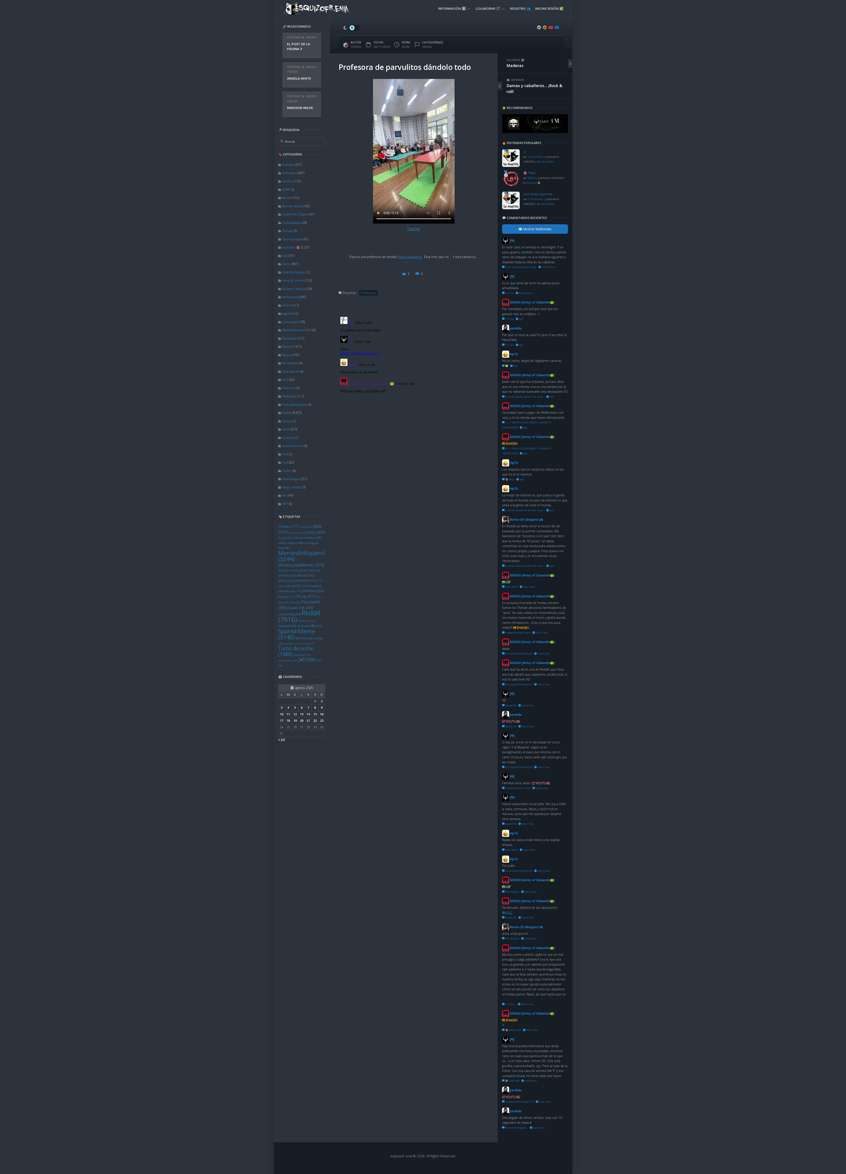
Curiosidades (291, 223)
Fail (284, 256)
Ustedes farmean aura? (518, 632)
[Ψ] (306, 660)
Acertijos (288, 165)
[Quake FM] (535, 131)
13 (301, 714)
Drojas (284, 537)
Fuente (413, 228)
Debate (287, 231)
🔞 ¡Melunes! (512, 1080)
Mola (290, 576)
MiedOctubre (299, 570)
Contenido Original (295, 214)
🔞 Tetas (529, 173)
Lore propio (290, 322)
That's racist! (304, 643)
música (284, 586)
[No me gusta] (418, 273)
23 (321, 720)
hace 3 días (530, 1080)
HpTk (514, 354)
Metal (283, 570)
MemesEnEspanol (301, 556)
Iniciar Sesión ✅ (549, 8)
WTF (285, 504)
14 (308, 714)
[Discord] (556, 27)
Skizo (286, 429)
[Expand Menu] (468, 8)
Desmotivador (292, 239)
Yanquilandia (287, 660)
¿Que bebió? (511, 586)
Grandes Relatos (294, 272)
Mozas (311, 37)
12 (295, 714)
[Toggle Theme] (351, 28)
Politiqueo (289, 396)
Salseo (287, 421)
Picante (286, 597)
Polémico (288, 388)
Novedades (290, 363)
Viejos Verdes (291, 487)
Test (285, 454)
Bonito (287, 198)
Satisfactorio (307, 621)
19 (295, 720)
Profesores (368, 293)
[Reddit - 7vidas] (545, 27)
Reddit (293, 72)
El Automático (535, 156)
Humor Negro (290, 543)
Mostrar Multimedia (536, 229)
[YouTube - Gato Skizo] (551, 27)
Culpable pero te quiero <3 (519, 1101)
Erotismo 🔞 (296, 37)
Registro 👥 (520, 8)
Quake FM (300, 607)
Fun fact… (510, 1004)
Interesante (290, 297)
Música (287, 355)
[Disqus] (414, 370)
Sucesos (288, 438)
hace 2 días (528, 586)
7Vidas (288, 526)
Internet (287, 305)
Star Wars (303, 638)
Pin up (306, 596)
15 (315, 714)
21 (308, 720)
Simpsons (287, 626)
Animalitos (289, 173)
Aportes (287, 181)
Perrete (313, 590)
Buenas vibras (292, 206)
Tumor (286, 471)
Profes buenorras (409, 257)
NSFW (299, 586)
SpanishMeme (296, 634)
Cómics (314, 532)
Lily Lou (509, 293)
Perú (285, 380)
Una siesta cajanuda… (538, 194)
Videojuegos (291, 479)
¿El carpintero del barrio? (518, 653)
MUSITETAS (311, 581)
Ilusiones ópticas (294, 289)
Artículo (305, 527)
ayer (520, 318)
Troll (285, 462)
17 (281, 720)
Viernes (302, 655)
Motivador (289, 338)
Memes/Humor (293, 330)
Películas (293, 591)
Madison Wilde (300, 107)
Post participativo (294, 404)
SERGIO (356, 47)
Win (284, 495)
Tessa (288, 643)
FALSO (297, 537)
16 (321, 714)
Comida (295, 532)
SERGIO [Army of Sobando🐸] (532, 302)
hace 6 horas (548, 267)
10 (281, 714)
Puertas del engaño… (516, 1127)
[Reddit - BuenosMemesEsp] (539, 27)
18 (288, 720)
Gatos (286, 264)
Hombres (312, 538)
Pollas (294, 602)
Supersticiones (292, 446)
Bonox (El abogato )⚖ (526, 519)
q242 (508, 912)
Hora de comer (293, 280)
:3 (524, 152)
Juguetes (288, 313)
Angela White (299, 78)
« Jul (281, 739)
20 (301, 720)
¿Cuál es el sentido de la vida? (520, 267)
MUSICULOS (288, 581)
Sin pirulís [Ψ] (309, 626)
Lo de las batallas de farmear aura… (524, 396)
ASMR (286, 189)
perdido (516, 328)
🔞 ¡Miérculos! (513, 1030)
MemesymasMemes (301, 565)
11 (288, 714)
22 (315, 720)
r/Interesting (289, 614)
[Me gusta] (404, 273)
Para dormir (290, 371)
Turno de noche (296, 651)
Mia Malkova (512, 891)
